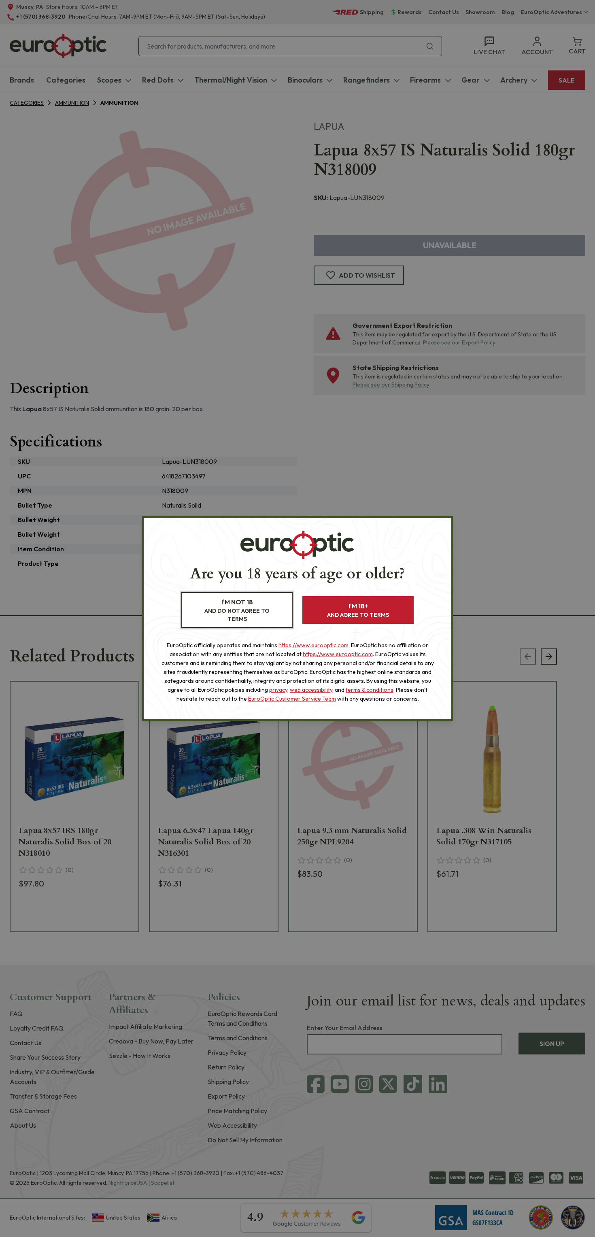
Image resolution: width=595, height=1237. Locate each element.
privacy (278, 689)
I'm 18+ (358, 610)
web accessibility (311, 689)
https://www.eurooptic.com (313, 645)
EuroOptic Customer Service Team (292, 698)
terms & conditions (369, 689)
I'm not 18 (237, 610)
